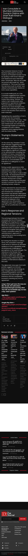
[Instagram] (16, 543)
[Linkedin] (2, 545)
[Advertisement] (14, 418)
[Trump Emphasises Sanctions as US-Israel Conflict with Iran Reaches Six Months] (23, 336)
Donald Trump (6, 319)
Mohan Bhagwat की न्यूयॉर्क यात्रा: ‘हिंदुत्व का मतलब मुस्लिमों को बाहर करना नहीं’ (12, 443)
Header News (4, 21)
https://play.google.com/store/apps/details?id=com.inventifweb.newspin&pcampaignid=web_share (14, 307)
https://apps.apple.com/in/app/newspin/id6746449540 (13, 298)
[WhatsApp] (14, 325)
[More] (4, 58)
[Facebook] (4, 325)
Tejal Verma (9, 48)
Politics (4, 446)
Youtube (7, 548)
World (10, 21)
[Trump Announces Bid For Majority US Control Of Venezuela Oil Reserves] (14, 336)
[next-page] (5, 394)
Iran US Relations (7, 321)
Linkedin (6, 545)
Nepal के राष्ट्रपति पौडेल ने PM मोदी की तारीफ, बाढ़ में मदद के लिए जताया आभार (14, 457)
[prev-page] (2, 394)
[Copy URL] (11, 325)
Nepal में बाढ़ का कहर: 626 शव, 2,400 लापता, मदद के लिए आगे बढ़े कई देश (13, 464)
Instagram (20, 543)
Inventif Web (10, 554)
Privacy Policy (16, 522)
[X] (7, 325)
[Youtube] (2, 548)
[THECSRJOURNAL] (14, 2)
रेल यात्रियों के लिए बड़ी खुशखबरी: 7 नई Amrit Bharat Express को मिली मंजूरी (13, 450)
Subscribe (22, 519)
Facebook (7, 543)
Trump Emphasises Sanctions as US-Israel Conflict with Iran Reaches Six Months (23, 349)
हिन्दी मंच (4, 460)
